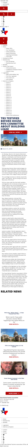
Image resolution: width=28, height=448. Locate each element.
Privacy (5, 433)
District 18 (9, 110)
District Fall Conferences (12, 115)
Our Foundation (10, 50)
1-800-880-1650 (4, 1)
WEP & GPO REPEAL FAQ (12, 74)
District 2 (8, 84)
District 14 (9, 104)
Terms (4, 431)
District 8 (8, 94)
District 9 (8, 95)
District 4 (8, 87)
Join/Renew (6, 4)
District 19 (9, 112)
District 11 (9, 99)
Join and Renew (10, 61)
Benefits (5, 64)
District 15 (9, 105)
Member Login (4, 26)
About (4, 47)
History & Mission (10, 51)
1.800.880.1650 (5, 402)
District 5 (8, 89)
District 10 (9, 97)
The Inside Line (10, 77)
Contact (5, 5)
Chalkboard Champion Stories (14, 69)
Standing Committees (11, 55)
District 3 (8, 86)
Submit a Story (10, 71)
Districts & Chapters (8, 81)
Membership (6, 60)
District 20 (9, 113)
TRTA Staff (9, 56)
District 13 (9, 102)
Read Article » (14, 324)
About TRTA (9, 48)
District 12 (9, 100)
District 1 (8, 82)
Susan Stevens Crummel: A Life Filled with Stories (14, 379)
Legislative (6, 73)
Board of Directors (11, 53)
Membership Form (11, 63)
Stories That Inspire (8, 66)
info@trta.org (4, 405)
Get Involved (9, 79)
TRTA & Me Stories (11, 68)
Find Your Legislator (11, 76)
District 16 (9, 107)
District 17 (9, 108)
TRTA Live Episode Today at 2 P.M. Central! (14, 346)
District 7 (8, 92)
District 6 (8, 91)
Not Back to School (8, 58)
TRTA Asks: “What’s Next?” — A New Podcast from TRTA (14, 313)
